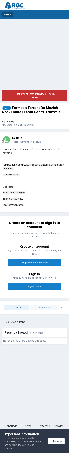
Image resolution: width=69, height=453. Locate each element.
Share (17, 307)
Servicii (30, 124)
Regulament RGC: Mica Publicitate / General (34, 95)
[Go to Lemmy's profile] (6, 139)
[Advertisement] (34, 55)
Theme (27, 425)
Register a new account (35, 262)
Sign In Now (34, 286)
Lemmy (10, 121)
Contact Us (44, 425)
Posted (26, 141)
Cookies (59, 425)
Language (12, 425)
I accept (57, 441)
